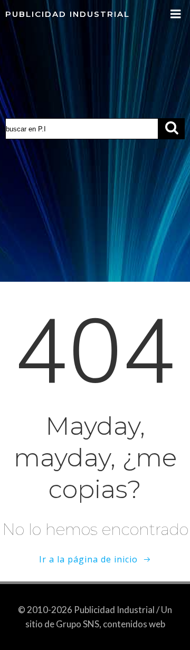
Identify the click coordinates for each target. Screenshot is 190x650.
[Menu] (176, 14)
